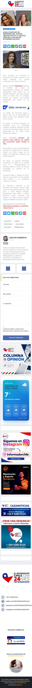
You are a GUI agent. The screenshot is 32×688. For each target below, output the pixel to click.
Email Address (7, 294)
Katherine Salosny (19, 227)
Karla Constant (20, 224)
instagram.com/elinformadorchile (17, 609)
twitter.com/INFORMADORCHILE (18, 601)
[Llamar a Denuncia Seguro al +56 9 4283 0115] (16, 107)
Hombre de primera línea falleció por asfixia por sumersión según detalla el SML (16, 141)
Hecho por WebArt (22, 418)
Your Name (6, 284)
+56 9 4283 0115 (12, 597)
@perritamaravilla (16, 656)
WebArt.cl (19, 685)
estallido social (8, 224)
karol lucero (7, 227)
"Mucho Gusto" (7, 221)
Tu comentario (7, 303)
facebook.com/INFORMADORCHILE (19, 605)
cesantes (17, 221)
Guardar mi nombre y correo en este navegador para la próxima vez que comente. (16, 330)
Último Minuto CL (22, 683)
